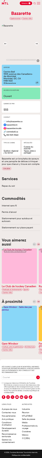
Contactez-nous (9, 412)
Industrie (26, 409)
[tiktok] (30, 397)
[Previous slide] (34, 244)
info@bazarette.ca (14, 121)
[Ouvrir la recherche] (34, 3)
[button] (38, 60)
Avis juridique (8, 419)
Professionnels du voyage (30, 427)
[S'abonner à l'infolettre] (38, 377)
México (25, 435)
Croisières (26, 431)
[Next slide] (36, 43)
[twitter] (12, 397)
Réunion (25, 412)
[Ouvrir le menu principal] (38, 3)
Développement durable (9, 429)
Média (24, 422)
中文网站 (26, 438)
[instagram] (8, 397)
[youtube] (17, 397)
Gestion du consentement (8, 440)
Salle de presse (28, 419)
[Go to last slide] (5, 43)
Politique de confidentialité (21, 455)
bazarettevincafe (13, 128)
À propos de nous (9, 409)
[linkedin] (21, 397)
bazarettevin (11, 125)
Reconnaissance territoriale (9, 435)
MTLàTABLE (27, 416)
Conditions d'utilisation (7, 423)
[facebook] (3, 397)
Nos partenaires (9, 416)
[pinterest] (26, 397)
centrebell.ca (12, 132)
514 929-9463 (12, 135)
